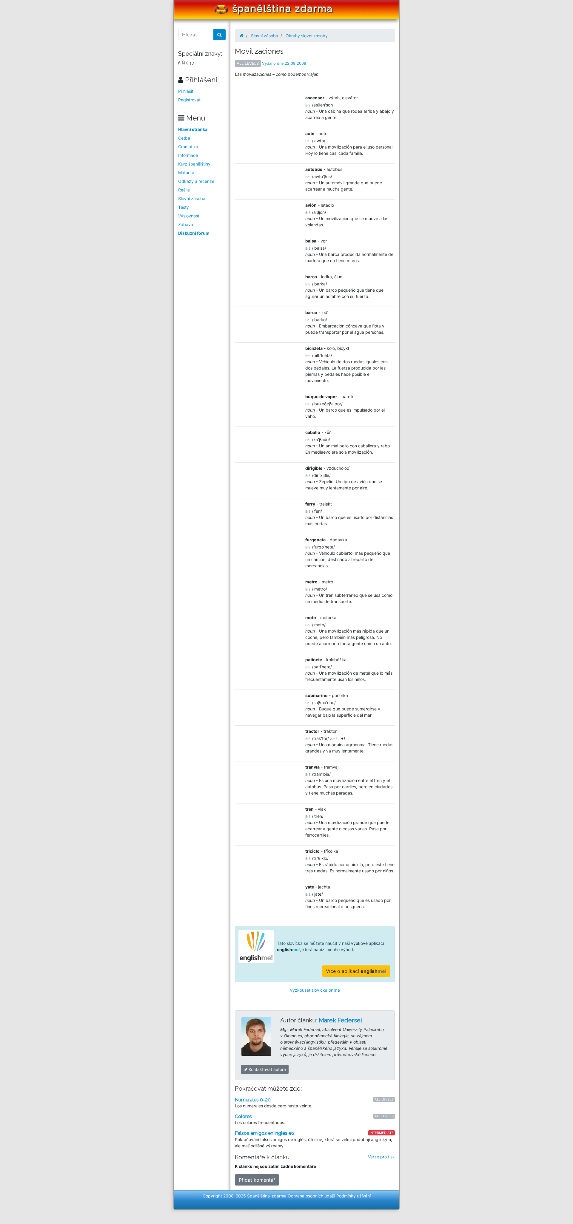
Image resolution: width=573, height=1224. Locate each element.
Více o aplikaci (356, 971)
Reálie (184, 189)
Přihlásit (185, 91)
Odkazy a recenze (196, 181)
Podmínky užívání (353, 1195)
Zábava (185, 224)
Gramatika (188, 146)
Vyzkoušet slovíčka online (315, 990)
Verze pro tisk (381, 1156)
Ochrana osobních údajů (311, 1195)
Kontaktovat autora (266, 1069)
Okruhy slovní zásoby (307, 35)
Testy (183, 207)
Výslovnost (188, 215)
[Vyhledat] (219, 34)
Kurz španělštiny (194, 163)
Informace (188, 155)
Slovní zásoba (191, 198)
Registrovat (189, 99)
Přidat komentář (257, 1180)
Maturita (186, 172)
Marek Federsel (340, 1020)
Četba (184, 137)
